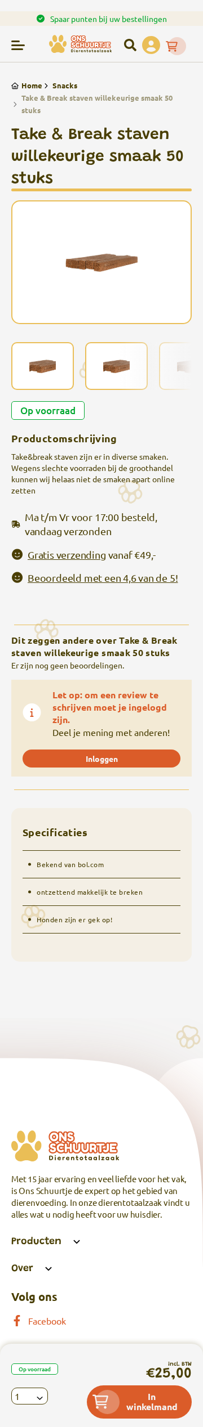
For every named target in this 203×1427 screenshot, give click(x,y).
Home (31, 85)
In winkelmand (152, 1401)
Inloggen (102, 758)
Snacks (64, 85)
